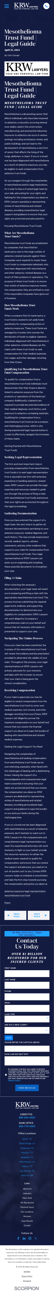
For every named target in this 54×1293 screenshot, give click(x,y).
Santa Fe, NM (27, 1175)
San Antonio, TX (27, 1171)
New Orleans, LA (27, 1161)
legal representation (35, 891)
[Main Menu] (6, 6)
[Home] (26, 6)
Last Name (10, 980)
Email (7, 1003)
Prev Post (17, 915)
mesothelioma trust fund (17, 895)
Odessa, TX (27, 1166)
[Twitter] (35, 1238)
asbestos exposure (14, 891)
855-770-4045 (27, 1126)
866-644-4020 (27, 1117)
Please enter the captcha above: (22, 1042)
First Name (10, 968)
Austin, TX (27, 1139)
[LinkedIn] (24, 1238)
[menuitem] (27, 1271)
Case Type (10, 1014)
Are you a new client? (16, 1025)
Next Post (37, 915)
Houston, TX (27, 1152)
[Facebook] (18, 1238)
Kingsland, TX (27, 1157)
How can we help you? (16, 1054)
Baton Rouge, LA (27, 1143)
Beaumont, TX (27, 1148)
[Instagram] (29, 1238)
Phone (8, 991)
